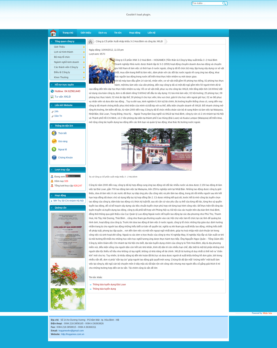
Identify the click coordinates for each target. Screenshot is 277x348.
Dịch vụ (103, 32)
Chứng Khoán (65, 157)
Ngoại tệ (62, 149)
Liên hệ (151, 32)
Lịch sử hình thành (63, 52)
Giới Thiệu (59, 47)
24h (56, 111)
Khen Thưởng (61, 77)
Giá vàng (62, 141)
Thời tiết (62, 133)
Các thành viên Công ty (66, 67)
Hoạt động (134, 32)
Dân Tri (58, 116)
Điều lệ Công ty (62, 72)
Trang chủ (68, 32)
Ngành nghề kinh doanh (66, 62)
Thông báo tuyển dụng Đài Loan (109, 284)
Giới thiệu (86, 32)
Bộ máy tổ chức (62, 57)
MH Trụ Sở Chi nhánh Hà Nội (69, 200)
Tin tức (118, 32)
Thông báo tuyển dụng (104, 289)
